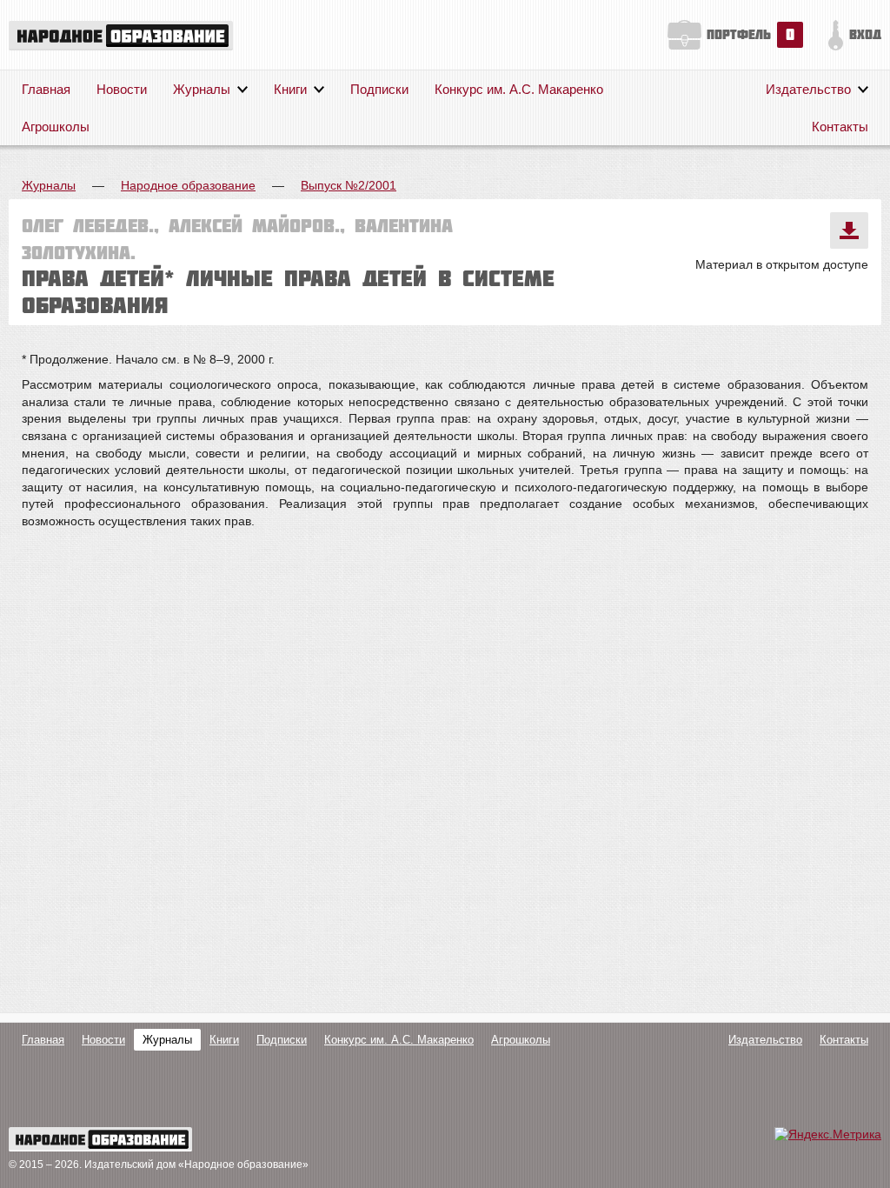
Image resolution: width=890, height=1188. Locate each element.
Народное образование (188, 185)
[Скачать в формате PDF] (849, 230)
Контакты (840, 126)
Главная (46, 89)
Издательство (808, 89)
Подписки (379, 89)
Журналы (201, 89)
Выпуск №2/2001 (348, 185)
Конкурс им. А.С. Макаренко (519, 89)
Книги (290, 89)
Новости (121, 89)
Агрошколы (56, 126)
